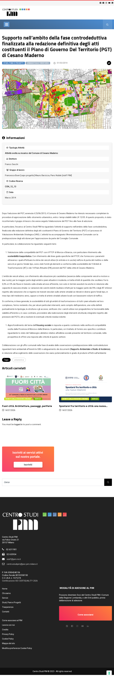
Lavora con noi (8, 625)
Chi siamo (6, 593)
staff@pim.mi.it (14, 559)
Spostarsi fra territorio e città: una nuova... (83, 406)
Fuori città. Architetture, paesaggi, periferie (27, 406)
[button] (85, 613)
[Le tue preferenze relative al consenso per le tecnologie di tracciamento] (109, 673)
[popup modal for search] (107, 24)
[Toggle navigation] (6, 24)
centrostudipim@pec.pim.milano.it (22, 564)
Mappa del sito (8, 643)
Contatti (5, 612)
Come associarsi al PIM (12, 620)
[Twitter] (101, 3)
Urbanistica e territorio (38, 63)
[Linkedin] (113, 3)
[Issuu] (88, 626)
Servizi (5, 598)
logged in (18, 424)
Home (4, 589)
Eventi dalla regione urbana (18, 399)
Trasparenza (7, 607)
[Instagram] (107, 3)
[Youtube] (109, 3)
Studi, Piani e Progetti (13, 63)
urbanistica (19, 360)
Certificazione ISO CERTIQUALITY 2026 (20, 581)
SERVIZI (38, 399)
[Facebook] (104, 3)
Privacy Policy (8, 634)
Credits (5, 629)
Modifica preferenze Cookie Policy (17, 648)
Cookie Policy (8, 639)
